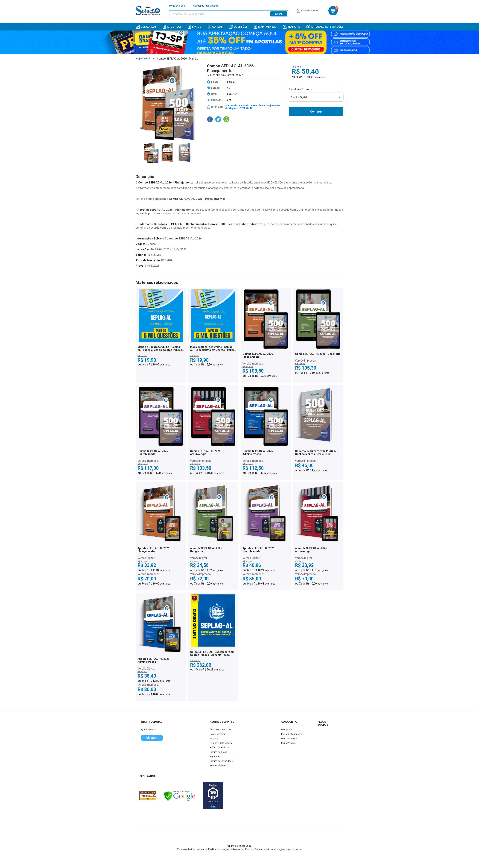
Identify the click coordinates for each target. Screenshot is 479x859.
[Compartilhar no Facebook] (210, 119)
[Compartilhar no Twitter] (218, 119)
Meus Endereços (289, 738)
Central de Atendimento (206, 5)
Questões (241, 26)
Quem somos (148, 729)
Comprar (316, 111)
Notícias (294, 26)
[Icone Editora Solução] (148, 10)
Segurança (215, 756)
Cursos (217, 26)
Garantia (214, 738)
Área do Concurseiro (220, 729)
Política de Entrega (219, 747)
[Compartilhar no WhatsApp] (226, 119)
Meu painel (286, 729)
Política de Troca (218, 752)
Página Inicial (143, 58)
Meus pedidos (177, 5)
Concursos (148, 26)
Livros (196, 26)
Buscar (279, 14)
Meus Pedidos (288, 743)
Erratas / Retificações (327, 26)
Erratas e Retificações (221, 743)
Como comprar (217, 734)
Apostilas (174, 26)
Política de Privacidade (221, 761)
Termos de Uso (217, 765)
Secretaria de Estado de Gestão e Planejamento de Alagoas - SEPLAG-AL (252, 107)
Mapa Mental (267, 26)
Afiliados (152, 738)
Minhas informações (291, 734)
